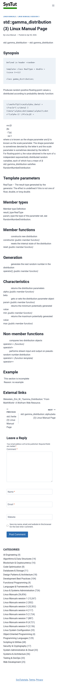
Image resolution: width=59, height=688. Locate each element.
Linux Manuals (9, 17)
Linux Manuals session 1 (15, 598)
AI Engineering (10, 554)
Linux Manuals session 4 (15, 610)
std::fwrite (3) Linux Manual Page (11, 419)
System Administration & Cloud (18, 650)
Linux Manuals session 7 (15, 618)
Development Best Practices (16, 578)
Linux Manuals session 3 (28, 17)
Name (11, 491)
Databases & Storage (13, 570)
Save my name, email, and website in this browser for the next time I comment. (30, 525)
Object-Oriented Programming (17, 634)
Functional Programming (15, 582)
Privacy (39, 679)
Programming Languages (15, 638)
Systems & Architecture (14, 654)
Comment (12, 449)
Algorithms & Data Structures (17, 558)
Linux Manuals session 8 (15, 622)
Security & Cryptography (15, 646)
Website (11, 517)
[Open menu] (53, 5)
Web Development (12, 662)
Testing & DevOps (11, 658)
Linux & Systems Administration (18, 590)
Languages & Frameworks (16, 586)
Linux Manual (11, 35)
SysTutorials (22, 679)
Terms (32, 679)
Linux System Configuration (16, 630)
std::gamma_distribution (38, 414)
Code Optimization (12, 566)
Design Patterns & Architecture (18, 574)
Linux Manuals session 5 (15, 614)
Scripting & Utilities (12, 642)
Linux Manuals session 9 (15, 626)
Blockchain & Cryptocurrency (17, 562)
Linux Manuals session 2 (15, 602)
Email (11, 504)
